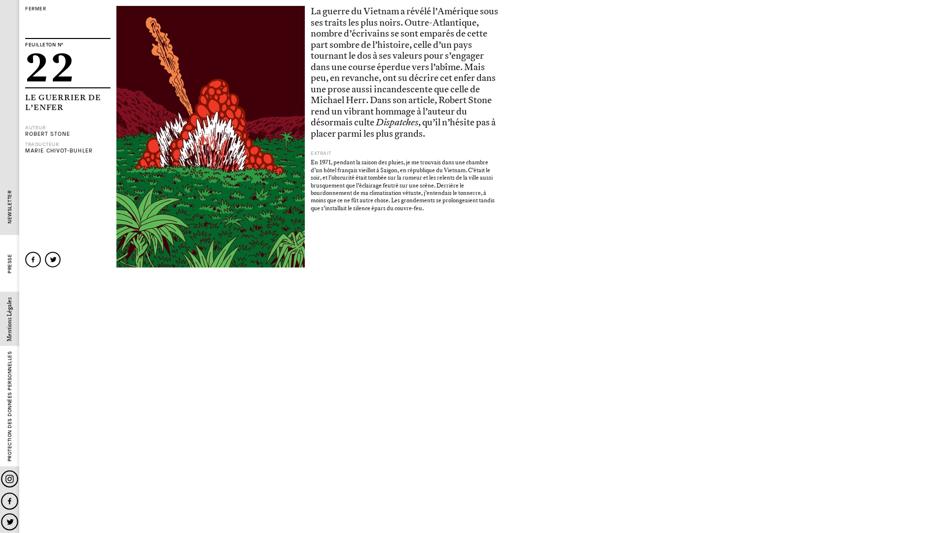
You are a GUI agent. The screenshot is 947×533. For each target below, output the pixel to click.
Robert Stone (47, 134)
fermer (35, 9)
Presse (9, 263)
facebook (33, 259)
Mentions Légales (9, 319)
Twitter (9, 522)
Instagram (9, 479)
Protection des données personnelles (9, 406)
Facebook (9, 501)
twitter (53, 259)
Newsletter (9, 207)
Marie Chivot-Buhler (59, 151)
